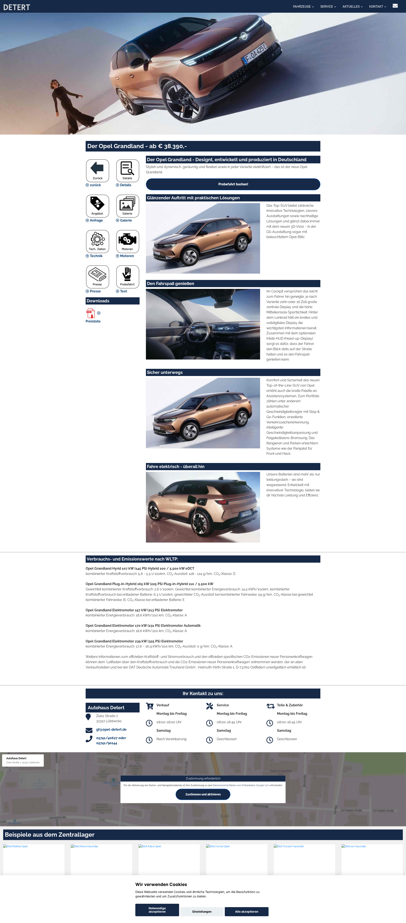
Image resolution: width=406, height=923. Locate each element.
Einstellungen (201, 911)
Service (326, 6)
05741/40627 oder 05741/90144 (111, 740)
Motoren (126, 256)
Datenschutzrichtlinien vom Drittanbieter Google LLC (241, 785)
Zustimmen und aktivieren (203, 794)
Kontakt (376, 6)
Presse (95, 291)
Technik (96, 256)
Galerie (125, 220)
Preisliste (93, 321)
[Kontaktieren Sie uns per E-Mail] (395, 6)
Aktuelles (351, 6)
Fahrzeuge (302, 6)
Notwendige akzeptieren (157, 909)
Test (123, 291)
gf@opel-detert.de (111, 729)
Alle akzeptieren (246, 911)
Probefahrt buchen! (233, 184)
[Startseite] (16, 6)
